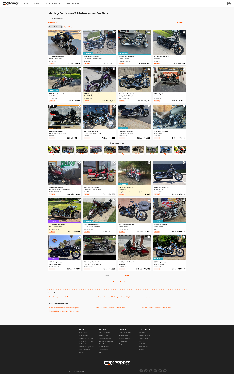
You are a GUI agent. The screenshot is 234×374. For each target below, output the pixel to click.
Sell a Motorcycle (104, 332)
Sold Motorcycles (104, 347)
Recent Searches (84, 349)
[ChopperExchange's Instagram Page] (155, 370)
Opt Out (141, 341)
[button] (55, 27)
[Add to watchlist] (79, 32)
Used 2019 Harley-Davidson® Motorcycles (110, 308)
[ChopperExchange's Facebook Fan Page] (141, 370)
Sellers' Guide (103, 335)
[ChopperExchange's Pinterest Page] (146, 370)
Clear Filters (68, 27)
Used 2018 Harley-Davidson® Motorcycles (64, 308)
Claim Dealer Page (125, 332)
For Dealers (53, 3)
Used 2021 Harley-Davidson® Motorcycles (64, 311)
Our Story (142, 332)
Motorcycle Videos (85, 344)
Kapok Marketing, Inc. (81, 371)
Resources (72, 3)
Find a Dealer (123, 341)
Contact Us (142, 344)
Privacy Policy (143, 338)
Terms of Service (144, 335)
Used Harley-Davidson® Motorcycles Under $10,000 (113, 297)
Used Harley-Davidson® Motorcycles (62, 297)
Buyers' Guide (83, 335)
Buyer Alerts (83, 332)
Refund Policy (103, 349)
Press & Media (143, 347)
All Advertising (123, 335)
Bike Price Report (105, 338)
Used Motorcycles (147, 297)
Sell (37, 3)
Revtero (141, 349)
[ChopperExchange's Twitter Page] (160, 370)
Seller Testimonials (105, 344)
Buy (26, 3)
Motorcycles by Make (86, 341)
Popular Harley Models (86, 347)
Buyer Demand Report (106, 341)
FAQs (81, 352)
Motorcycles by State (86, 338)
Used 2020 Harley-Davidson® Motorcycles (156, 308)
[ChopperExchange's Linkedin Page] (150, 370)
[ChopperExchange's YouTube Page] (165, 370)
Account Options (124, 338)
